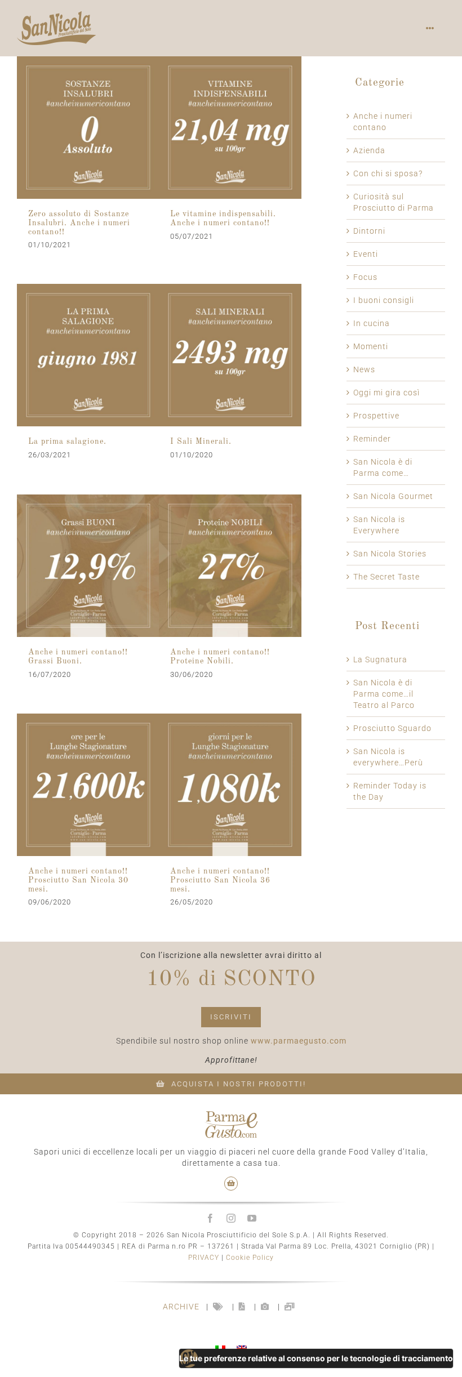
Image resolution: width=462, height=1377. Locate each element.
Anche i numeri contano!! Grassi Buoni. (78, 656)
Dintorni (369, 230)
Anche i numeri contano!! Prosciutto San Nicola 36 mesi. (220, 880)
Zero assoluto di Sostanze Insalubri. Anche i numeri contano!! (79, 223)
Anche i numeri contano (382, 122)
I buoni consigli (383, 300)
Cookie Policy (250, 1258)
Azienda (369, 150)
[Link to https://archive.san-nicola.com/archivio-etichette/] (218, 1307)
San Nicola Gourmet (393, 496)
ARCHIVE (181, 1306)
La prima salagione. (67, 441)
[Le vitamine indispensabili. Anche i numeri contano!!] (230, 127)
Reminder (372, 438)
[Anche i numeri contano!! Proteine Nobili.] (230, 565)
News (364, 369)
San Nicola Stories (390, 553)
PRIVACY (203, 1258)
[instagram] (231, 1218)
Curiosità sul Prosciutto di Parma (393, 202)
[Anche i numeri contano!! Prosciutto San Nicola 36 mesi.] (230, 785)
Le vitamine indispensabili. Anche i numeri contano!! (223, 218)
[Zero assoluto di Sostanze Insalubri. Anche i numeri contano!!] (88, 127)
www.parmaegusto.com (298, 1040)
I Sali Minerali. (201, 441)
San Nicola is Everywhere (379, 525)
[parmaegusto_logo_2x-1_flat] (231, 1115)
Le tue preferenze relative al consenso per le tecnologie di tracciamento (316, 1358)
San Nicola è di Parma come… (382, 467)
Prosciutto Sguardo (392, 728)
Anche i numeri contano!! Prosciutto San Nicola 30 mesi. (78, 880)
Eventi (365, 254)
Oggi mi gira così (386, 392)
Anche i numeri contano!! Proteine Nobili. (220, 656)
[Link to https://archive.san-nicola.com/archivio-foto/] (265, 1307)
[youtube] (252, 1218)
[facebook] (210, 1218)
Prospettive (376, 415)
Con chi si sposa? (388, 173)
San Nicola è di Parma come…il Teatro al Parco (384, 694)
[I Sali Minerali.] (230, 355)
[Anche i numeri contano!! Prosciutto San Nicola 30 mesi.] (88, 785)
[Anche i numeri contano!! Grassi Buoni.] (88, 565)
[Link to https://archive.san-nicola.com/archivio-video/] (290, 1307)
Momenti (370, 346)
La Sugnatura (380, 659)
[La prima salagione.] (88, 355)
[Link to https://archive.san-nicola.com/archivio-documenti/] (242, 1307)
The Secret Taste (386, 576)
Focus (365, 277)
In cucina (371, 323)
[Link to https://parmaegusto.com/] (231, 1184)
